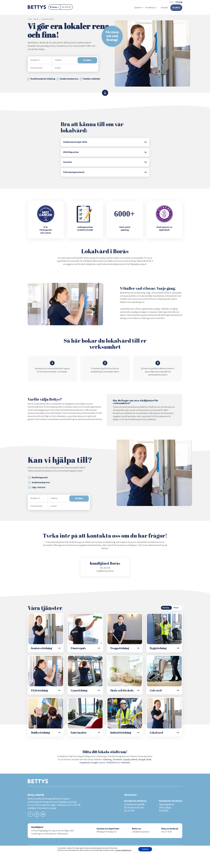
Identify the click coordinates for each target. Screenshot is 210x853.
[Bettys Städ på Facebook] (30, 814)
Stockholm (117, 759)
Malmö (134, 759)
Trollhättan (111, 762)
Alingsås (142, 759)
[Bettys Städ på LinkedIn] (43, 814)
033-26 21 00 (66, 7)
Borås (54, 7)
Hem (30, 19)
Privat (171, 2)
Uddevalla (125, 762)
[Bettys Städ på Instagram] (36, 814)
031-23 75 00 (166, 831)
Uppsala (127, 759)
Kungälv (94, 762)
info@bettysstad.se (105, 571)
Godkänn (145, 849)
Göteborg (107, 759)
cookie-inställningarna (123, 850)
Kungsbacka (85, 762)
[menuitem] (138, 7)
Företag (179, 2)
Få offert (87, 60)
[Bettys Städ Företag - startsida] (37, 7)
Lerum (102, 762)
